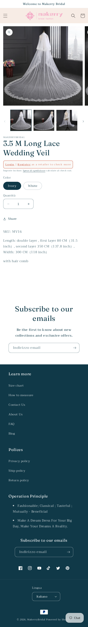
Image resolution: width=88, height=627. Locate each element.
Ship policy (17, 470)
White (32, 185)
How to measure (21, 395)
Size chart (16, 385)
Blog (12, 433)
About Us (16, 414)
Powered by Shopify (58, 620)
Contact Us (17, 404)
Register (24, 164)
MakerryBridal (36, 620)
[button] (5, 15)
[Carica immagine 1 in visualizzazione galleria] (20, 120)
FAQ (12, 423)
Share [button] (12, 218)
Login (10, 164)
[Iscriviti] (74, 348)
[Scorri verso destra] (83, 121)
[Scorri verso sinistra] (4, 121)
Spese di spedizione (34, 170)
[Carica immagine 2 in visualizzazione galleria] (44, 120)
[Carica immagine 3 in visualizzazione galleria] (66, 120)
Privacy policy (19, 461)
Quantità (9, 195)
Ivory (12, 185)
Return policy (19, 480)
